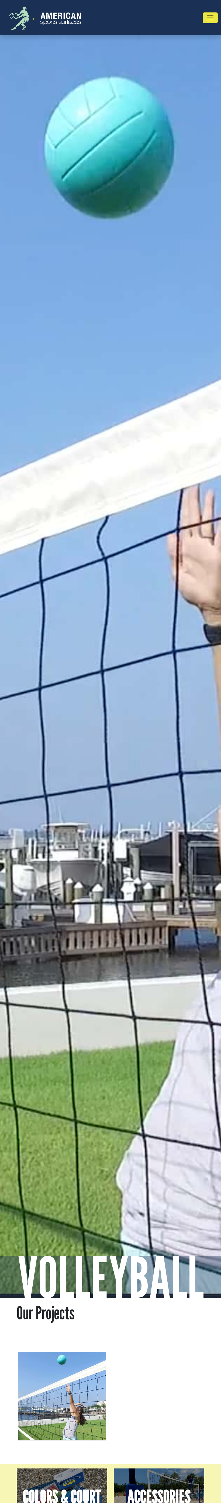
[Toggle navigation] (210, 17)
